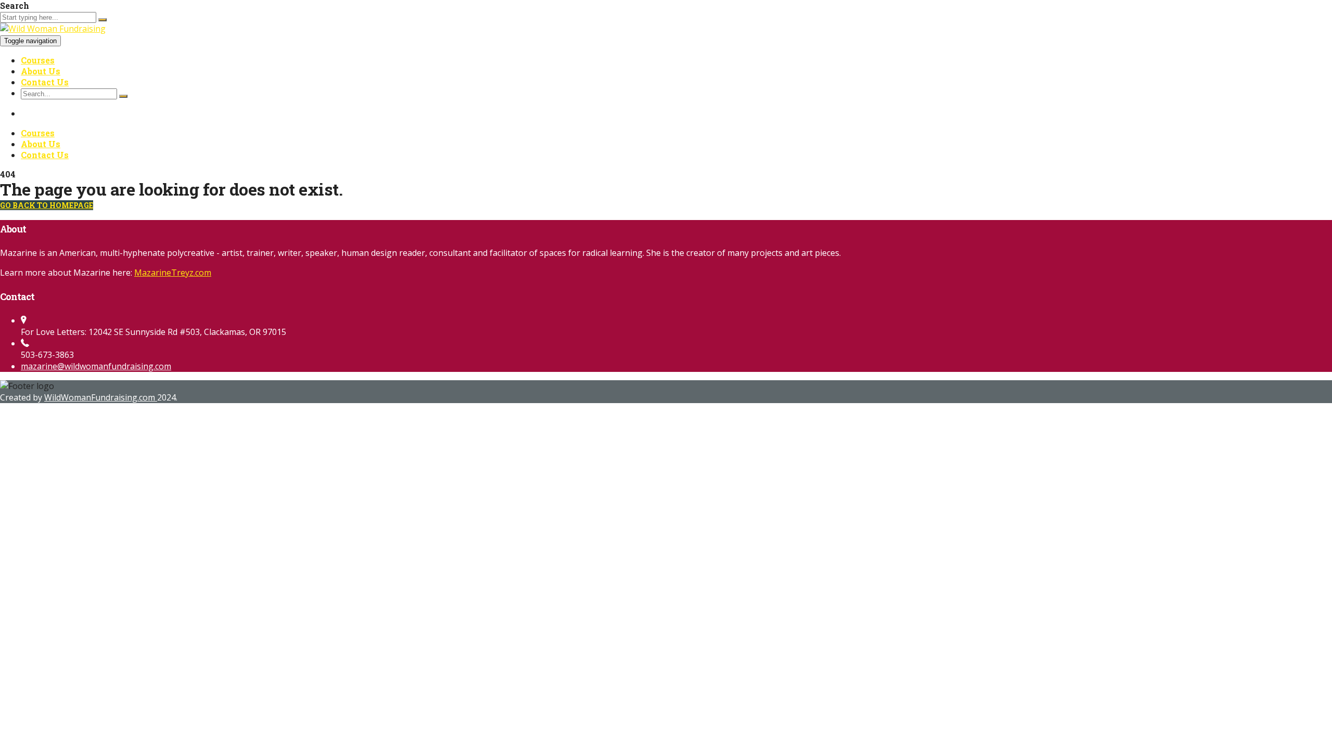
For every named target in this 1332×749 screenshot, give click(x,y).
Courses (38, 60)
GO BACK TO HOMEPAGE (46, 205)
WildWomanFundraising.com (100, 397)
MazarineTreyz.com (172, 272)
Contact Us (45, 81)
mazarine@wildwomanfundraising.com (96, 366)
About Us (40, 71)
